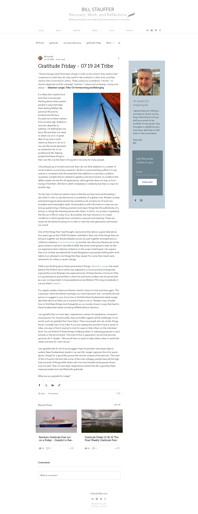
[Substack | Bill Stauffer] (151, 30)
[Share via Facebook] (39, 385)
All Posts (40, 42)
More (108, 42)
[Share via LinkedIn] (52, 385)
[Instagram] (141, 200)
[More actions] (118, 58)
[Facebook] (135, 200)
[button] (119, 43)
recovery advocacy (72, 42)
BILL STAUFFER (98, 9)
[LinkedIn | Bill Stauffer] (147, 30)
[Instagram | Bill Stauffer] (160, 30)
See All (117, 404)
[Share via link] (59, 385)
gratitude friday (93, 42)
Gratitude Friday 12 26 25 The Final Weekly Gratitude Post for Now (102, 439)
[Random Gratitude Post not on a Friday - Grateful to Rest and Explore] (56, 421)
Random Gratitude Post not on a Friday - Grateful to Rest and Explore (55, 439)
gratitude (53, 42)
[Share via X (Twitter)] (46, 385)
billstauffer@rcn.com (98, 493)
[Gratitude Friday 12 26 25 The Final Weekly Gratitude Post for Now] (102, 421)
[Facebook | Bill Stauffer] (156, 30)
